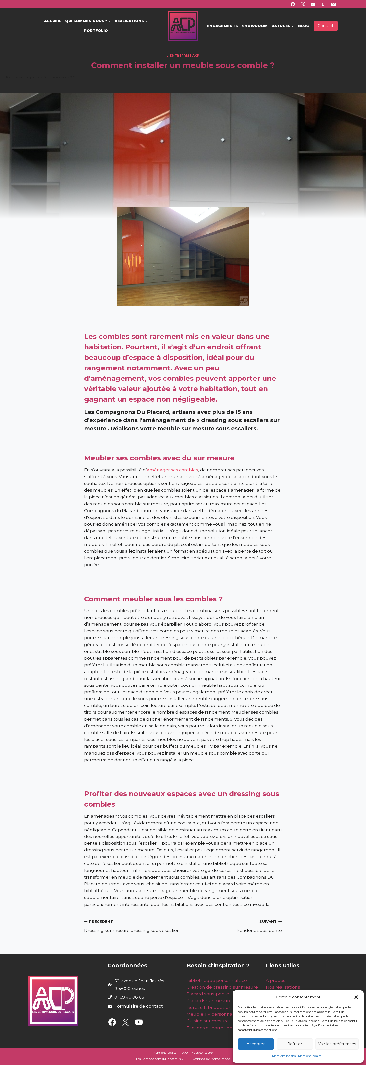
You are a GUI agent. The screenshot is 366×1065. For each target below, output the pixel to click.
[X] (303, 4)
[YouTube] (313, 4)
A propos (275, 980)
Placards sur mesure (209, 1000)
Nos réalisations (283, 987)
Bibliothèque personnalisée (217, 980)
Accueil (52, 21)
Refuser (294, 1043)
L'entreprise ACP (183, 55)
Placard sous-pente (208, 993)
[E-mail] (333, 4)
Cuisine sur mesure (208, 1020)
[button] (356, 997)
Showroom (255, 26)
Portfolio (96, 30)
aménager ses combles (172, 469)
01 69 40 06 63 (129, 997)
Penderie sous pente (259, 926)
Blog (303, 26)
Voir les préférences (337, 1043)
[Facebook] (293, 4)
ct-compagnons (25, 77)
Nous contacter (202, 1052)
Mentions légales (284, 1056)
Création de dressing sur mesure (222, 987)
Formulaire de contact (138, 1006)
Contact (326, 25)
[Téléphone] (323, 4)
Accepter (256, 1043)
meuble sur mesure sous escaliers (206, 428)
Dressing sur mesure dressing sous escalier (131, 926)
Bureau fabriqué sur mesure (217, 1007)
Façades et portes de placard (218, 1027)
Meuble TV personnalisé (213, 1014)
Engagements (222, 26)
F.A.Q (184, 1052)
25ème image (220, 1059)
